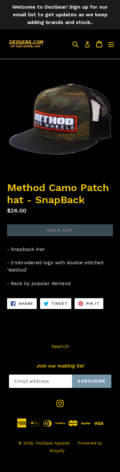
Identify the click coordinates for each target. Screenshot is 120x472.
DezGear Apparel (53, 443)
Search (60, 346)
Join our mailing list (60, 366)
